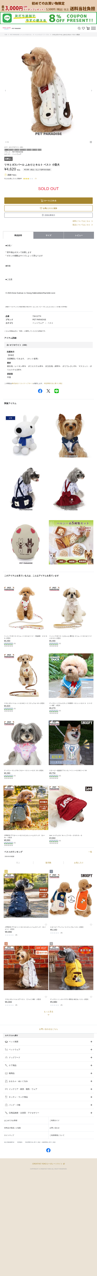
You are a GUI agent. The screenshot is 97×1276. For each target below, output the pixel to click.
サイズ (48, 235)
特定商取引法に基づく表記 (53, 383)
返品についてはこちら (81, 225)
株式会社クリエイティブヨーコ (22, 383)
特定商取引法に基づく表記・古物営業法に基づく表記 (40, 1142)
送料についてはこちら (81, 221)
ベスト (47, 34)
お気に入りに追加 (50, 208)
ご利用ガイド (54, 1120)
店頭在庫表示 (49, 215)
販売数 (48, 863)
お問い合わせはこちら (48, 1029)
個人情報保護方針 (9, 1142)
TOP (6, 34)
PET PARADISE (17, 152)
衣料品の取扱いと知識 (12, 1128)
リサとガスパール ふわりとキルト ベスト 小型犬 (66, 34)
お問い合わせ (54, 1128)
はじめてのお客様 (10, 1120)
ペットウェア (39, 34)
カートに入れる (50, 201)
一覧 (90, 852)
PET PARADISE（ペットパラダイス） (21, 34)
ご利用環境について (57, 1135)
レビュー (79, 235)
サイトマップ (9, 1135)
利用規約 (19, 1142)
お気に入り (78, 863)
